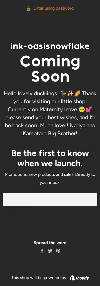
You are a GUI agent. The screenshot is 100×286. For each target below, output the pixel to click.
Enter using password (53, 8)
